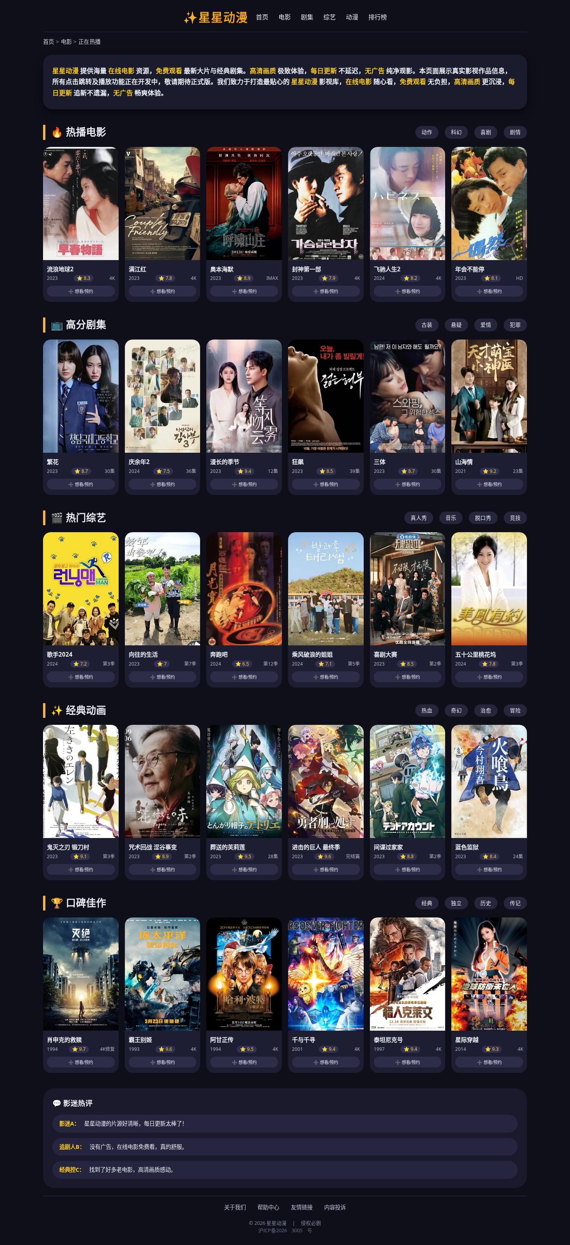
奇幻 (456, 710)
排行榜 (377, 17)
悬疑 (456, 324)
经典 (426, 903)
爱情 (485, 324)
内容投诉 (335, 1207)
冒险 (515, 710)
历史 (485, 903)
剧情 (515, 132)
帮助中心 (268, 1207)
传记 (515, 903)
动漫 (352, 17)
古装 (426, 324)
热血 (426, 710)
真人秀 (419, 517)
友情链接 (302, 1207)
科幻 (456, 132)
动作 (426, 132)
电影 (284, 17)
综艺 (329, 17)
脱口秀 (483, 517)
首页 (262, 17)
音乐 (451, 517)
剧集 (307, 17)
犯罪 (515, 324)
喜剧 (485, 132)
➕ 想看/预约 (80, 291)
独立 (456, 903)
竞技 (515, 517)
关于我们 (235, 1207)
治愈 (485, 710)
